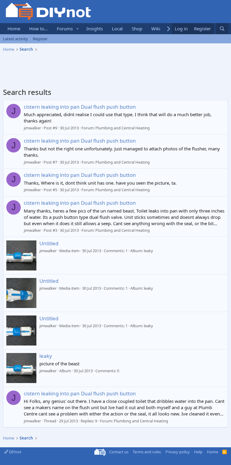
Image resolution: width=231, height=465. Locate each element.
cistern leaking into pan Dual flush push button (80, 106)
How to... (38, 29)
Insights (94, 29)
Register (40, 38)
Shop (137, 29)
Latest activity (15, 38)
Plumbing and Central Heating (122, 128)
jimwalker (32, 128)
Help (198, 451)
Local (117, 29)
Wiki (155, 29)
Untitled (48, 243)
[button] (77, 28)
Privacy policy (177, 451)
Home (14, 29)
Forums (65, 29)
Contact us (118, 451)
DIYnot (14, 451)
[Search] (222, 28)
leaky (45, 355)
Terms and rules (147, 451)
